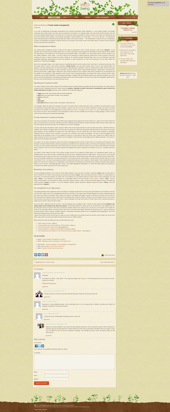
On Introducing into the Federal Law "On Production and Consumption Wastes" (60, 231)
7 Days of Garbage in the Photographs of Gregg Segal (60, 244)
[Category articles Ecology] (113, 24)
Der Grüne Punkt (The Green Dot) (47, 227)
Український (44, 409)
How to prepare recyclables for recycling (53, 239)
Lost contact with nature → (107, 262)
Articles (54, 17)
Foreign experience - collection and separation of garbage (54, 229)
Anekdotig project (46, 405)
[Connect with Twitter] (39, 346)
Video (76, 17)
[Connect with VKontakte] (42, 346)
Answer (46, 286)
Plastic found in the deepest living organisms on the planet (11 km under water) (128, 52)
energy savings (94, 178)
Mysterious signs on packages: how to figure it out (82, 110)
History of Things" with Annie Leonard (52, 248)
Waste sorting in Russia (44, 223)
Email (36, 375)
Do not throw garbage (98, 37)
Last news (129, 38)
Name (36, 372)
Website (36, 379)
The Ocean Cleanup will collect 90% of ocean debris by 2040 (127, 45)
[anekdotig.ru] (85, 6)
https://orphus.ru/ (82, 278)
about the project (103, 17)
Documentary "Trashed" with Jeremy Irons (52, 246)
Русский (36, 409)
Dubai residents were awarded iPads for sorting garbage (53, 225)
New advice (127, 23)
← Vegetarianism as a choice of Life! (44, 262)
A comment (37, 353)
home (42, 17)
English (39, 409)
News (66, 17)
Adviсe (87, 17)
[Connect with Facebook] (36, 346)
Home (36, 25)
